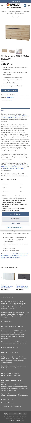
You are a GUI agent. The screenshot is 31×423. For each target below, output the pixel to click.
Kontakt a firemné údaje (8, 399)
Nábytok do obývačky (14, 11)
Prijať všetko (15, 214)
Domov (4, 11)
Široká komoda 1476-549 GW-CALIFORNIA (22, 287)
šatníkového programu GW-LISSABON (13, 168)
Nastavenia (15, 223)
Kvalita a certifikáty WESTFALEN (10, 375)
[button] (2, 5)
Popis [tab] (2, 110)
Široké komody (19, 13)
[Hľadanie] (25, 5)
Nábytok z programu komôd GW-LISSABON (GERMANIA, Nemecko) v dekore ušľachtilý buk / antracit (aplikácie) (14, 255)
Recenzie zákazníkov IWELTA (9, 347)
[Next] (27, 33)
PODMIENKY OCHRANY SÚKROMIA (15, 418)
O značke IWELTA (6, 321)
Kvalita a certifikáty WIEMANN (10, 373)
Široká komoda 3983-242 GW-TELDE (7, 287)
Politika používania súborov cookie (14, 227)
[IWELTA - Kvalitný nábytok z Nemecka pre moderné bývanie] (13, 6)
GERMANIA (9, 100)
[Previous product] (17, 16)
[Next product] (13, 16)
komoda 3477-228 (12, 166)
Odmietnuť (15, 218)
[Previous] (4, 33)
